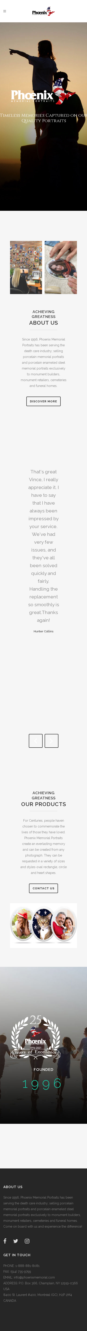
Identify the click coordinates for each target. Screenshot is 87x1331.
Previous (36, 741)
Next (51, 741)
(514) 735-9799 (20, 1271)
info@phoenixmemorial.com (34, 1277)
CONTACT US (43, 888)
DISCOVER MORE (43, 401)
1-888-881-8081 (26, 1266)
